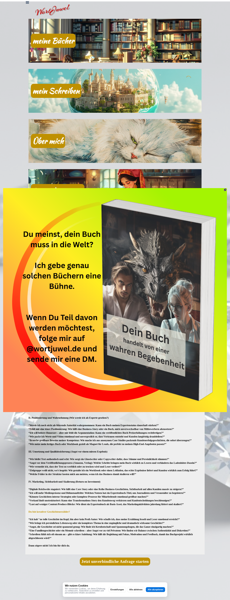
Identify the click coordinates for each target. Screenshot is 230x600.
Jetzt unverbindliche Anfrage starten (115, 561)
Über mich (48, 140)
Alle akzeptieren (155, 589)
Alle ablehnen (136, 589)
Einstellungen (117, 589)
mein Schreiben (56, 90)
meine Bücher (53, 40)
